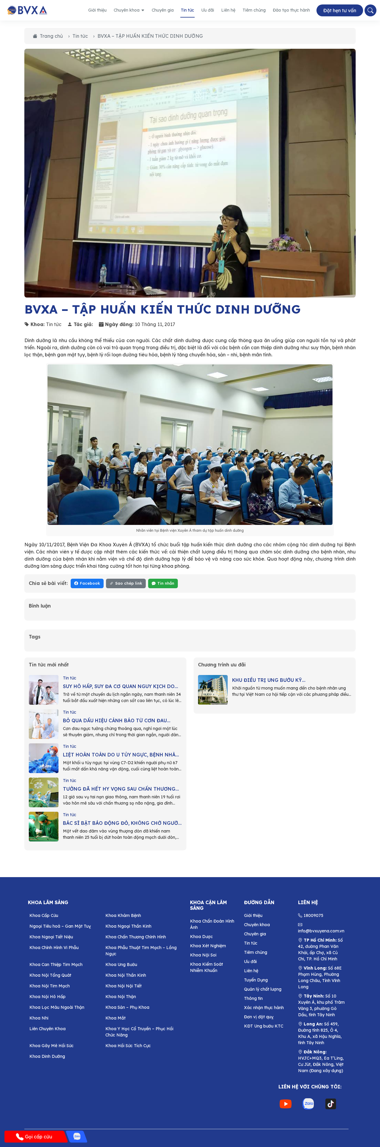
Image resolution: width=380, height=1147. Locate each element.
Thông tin (253, 998)
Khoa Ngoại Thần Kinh (128, 926)
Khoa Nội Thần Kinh (125, 975)
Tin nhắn (165, 583)
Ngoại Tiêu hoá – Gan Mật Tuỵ (60, 926)
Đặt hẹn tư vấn (339, 10)
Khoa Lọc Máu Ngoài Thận (56, 1007)
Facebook (90, 583)
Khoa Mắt (115, 1018)
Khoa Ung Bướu (121, 964)
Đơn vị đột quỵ (258, 1016)
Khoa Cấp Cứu (43, 915)
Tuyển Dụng (256, 980)
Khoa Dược (201, 936)
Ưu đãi (207, 10)
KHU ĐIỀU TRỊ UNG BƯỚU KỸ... (268, 680)
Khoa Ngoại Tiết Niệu (51, 937)
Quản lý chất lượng (262, 989)
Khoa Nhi (38, 1018)
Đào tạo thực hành (291, 10)
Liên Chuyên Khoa (47, 1028)
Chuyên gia (163, 10)
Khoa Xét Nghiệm (208, 945)
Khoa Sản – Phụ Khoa (127, 1007)
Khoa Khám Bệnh (123, 915)
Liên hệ (228, 10)
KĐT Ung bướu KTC (263, 1026)
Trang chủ (51, 36)
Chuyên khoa (127, 10)
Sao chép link (128, 583)
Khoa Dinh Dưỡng (47, 1056)
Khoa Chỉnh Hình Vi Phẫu (54, 947)
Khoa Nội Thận (120, 996)
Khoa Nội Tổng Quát (50, 975)
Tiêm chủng (254, 10)
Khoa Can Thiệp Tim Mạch (56, 964)
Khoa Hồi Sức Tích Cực (128, 1045)
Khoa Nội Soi (203, 955)
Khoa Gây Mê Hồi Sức (51, 1045)
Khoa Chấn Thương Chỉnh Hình (135, 937)
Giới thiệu (97, 10)
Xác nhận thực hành (264, 1007)
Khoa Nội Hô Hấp (47, 996)
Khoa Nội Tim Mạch (49, 986)
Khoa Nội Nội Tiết (123, 986)
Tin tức (187, 10)
